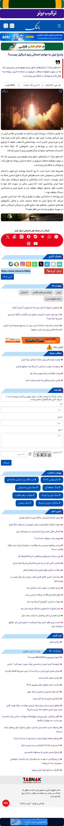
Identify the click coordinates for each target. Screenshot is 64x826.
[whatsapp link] (49, 236)
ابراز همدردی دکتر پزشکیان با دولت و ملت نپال (40, 615)
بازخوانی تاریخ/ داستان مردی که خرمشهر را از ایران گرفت (36, 307)
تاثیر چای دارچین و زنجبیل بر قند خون (43, 692)
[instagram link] (21, 236)
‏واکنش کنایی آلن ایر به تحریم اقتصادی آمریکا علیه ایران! (36, 563)
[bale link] (35, 236)
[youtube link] (35, 243)
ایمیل (60, 417)
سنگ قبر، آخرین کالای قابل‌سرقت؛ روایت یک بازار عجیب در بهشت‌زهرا (36, 579)
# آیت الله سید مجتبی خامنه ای (21, 480)
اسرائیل (24, 292)
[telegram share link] (47, 264)
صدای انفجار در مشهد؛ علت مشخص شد (43, 588)
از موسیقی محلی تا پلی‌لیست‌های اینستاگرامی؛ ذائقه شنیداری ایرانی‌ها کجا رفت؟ (35, 316)
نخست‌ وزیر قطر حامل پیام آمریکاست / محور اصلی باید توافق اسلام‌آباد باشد (36, 624)
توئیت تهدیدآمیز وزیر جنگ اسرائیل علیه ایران (40, 359)
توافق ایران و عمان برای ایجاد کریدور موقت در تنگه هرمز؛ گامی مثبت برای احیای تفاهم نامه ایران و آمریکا (34, 707)
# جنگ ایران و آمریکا (51, 495)
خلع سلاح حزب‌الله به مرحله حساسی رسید (42, 595)
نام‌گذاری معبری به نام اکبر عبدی (46, 698)
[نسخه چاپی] (59, 264)
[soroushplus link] (28, 236)
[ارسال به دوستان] (53, 264)
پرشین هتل (55, 642)
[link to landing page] (33, 26)
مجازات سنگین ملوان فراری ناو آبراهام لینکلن (41, 570)
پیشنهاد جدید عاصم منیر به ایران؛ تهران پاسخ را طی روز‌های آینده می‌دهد (33, 729)
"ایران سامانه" (25, 803)
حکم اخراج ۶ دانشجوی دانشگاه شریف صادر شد (40, 608)
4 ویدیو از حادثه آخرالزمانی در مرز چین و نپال (40, 745)
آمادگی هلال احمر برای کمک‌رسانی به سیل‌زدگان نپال (38, 531)
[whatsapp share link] (34, 264)
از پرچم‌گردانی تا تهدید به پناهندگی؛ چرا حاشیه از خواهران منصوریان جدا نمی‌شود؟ (36, 761)
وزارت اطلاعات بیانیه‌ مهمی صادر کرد (45, 373)
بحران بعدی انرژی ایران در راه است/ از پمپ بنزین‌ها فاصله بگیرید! (32, 671)
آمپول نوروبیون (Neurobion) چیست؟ (44, 657)
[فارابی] (32, 46)
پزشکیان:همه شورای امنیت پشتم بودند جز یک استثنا (37, 738)
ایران (59, 292)
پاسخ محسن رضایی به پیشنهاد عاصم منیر (42, 752)
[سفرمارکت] (32, 340)
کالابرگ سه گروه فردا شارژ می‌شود (45, 770)
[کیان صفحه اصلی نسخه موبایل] (32, 822)
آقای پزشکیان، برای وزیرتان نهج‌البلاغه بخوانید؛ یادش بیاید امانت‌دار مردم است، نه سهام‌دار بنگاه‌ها (32, 718)
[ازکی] (32, 37)
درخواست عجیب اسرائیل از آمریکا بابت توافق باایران (38, 366)
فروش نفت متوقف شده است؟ (47, 538)
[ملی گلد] (32, 4)
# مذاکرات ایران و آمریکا (49, 503)
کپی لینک (7, 277)
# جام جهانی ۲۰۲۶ (51, 480)
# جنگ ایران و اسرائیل (28, 487)
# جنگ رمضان (24, 503)
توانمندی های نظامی (42, 292)
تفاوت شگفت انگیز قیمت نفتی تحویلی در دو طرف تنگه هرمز (34, 524)
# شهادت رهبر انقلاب (24, 495)
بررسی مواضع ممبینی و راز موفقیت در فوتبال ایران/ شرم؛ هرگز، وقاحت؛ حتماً (35, 547)
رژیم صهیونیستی (53, 299)
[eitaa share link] (28, 264)
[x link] (8, 236)
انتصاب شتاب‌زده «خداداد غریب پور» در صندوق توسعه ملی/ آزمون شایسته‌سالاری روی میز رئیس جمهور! (32, 327)
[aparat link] (28, 243)
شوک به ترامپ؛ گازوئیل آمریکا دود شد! (43, 602)
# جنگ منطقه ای (52, 487)
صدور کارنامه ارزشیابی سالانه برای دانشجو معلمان (39, 518)
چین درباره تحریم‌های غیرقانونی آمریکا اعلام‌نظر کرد (39, 556)
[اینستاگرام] (22, 263)
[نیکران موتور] (32, 217)
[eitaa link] (14, 236)
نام (61, 404)
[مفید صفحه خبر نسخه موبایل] (32, 13)
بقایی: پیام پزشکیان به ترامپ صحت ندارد (42, 380)
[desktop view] (12, 26)
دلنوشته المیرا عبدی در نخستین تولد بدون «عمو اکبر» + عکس (33, 664)
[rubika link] (56, 236)
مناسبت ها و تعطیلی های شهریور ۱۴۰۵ (43, 685)
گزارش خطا (58, 347)
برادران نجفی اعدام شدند (49, 678)
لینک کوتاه (55, 271)
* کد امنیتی (58, 452)
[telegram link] (42, 236)
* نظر (60, 430)
